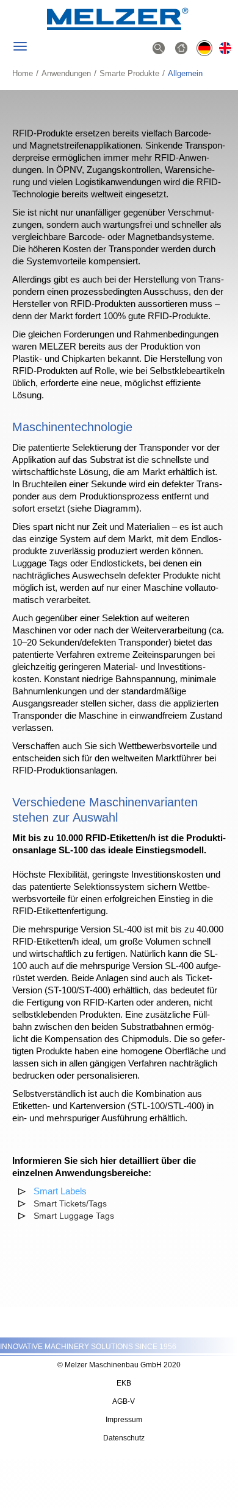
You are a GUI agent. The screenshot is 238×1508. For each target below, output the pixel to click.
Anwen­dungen (66, 73)
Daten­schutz (124, 1438)
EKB (124, 1383)
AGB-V (123, 1401)
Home (22, 73)
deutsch (204, 49)
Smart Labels (60, 1191)
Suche (159, 49)
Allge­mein (226, 49)
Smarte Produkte (129, 73)
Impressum (124, 1419)
